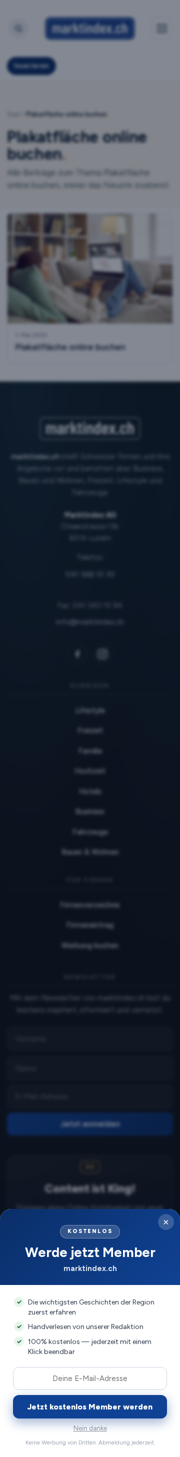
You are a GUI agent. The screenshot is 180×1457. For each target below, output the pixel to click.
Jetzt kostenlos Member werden (90, 1407)
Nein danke (90, 1428)
